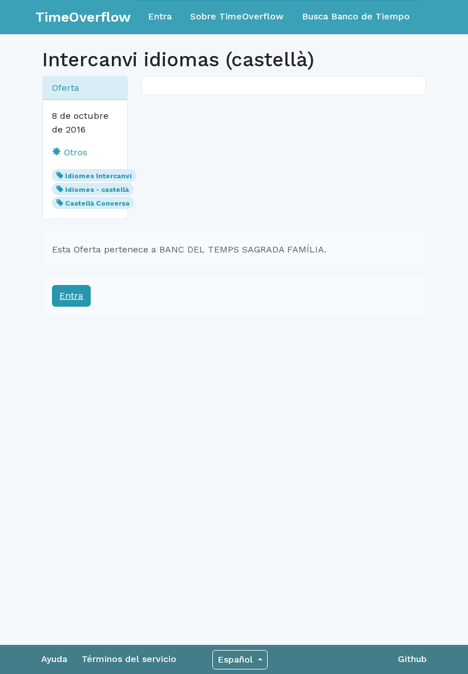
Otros (74, 152)
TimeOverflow (83, 17)
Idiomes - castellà (97, 190)
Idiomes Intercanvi (98, 176)
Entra (160, 16)
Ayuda (54, 658)
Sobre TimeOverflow (237, 16)
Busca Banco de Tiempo (356, 16)
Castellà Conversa (97, 203)
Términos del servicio (129, 658)
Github (412, 658)
